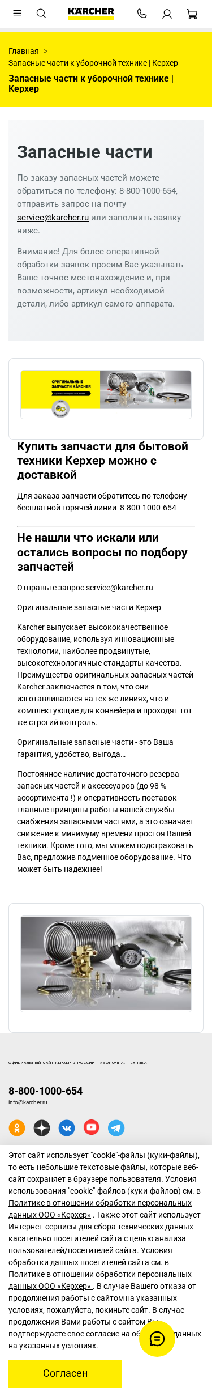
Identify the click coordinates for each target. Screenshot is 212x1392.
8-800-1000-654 (45, 1091)
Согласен (65, 1373)
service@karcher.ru (53, 217)
